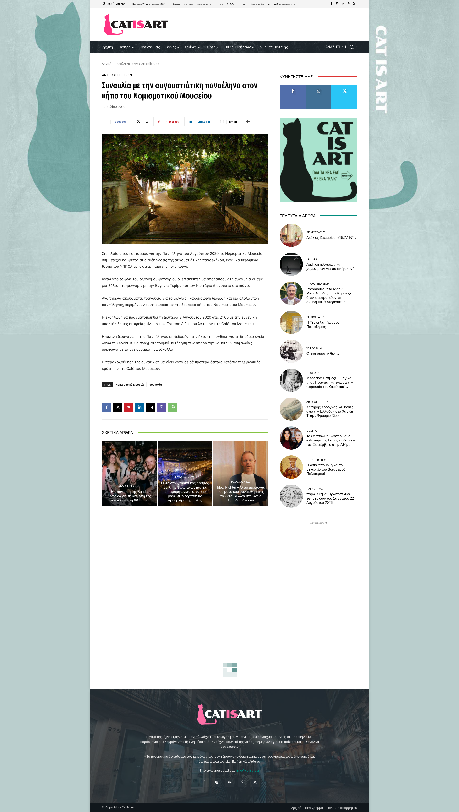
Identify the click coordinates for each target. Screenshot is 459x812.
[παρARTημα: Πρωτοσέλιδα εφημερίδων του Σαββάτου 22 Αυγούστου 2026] (291, 496)
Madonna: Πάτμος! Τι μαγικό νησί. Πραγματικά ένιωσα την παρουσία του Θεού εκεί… (329, 382)
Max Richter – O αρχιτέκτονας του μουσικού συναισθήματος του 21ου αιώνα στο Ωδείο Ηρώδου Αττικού (241, 493)
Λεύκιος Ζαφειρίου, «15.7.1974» (331, 237)
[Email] (150, 407)
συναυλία (155, 384)
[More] (248, 121)
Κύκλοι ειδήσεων (128, 486)
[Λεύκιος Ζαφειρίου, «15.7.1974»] (291, 235)
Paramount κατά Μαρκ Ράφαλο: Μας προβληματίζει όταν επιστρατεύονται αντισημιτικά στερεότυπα (329, 295)
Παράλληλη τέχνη (126, 64)
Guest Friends (316, 459)
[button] (341, 47)
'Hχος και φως (184, 477)
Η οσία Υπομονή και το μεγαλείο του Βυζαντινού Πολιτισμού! (325, 469)
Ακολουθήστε (318, 86)
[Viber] (161, 407)
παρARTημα (314, 488)
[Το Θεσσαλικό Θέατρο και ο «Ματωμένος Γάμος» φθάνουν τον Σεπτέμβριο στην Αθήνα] (291, 438)
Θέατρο (311, 430)
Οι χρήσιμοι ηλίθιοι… (322, 353)
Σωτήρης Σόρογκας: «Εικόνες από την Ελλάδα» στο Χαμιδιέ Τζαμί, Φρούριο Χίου (330, 411)
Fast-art (312, 259)
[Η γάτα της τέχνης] (136, 24)
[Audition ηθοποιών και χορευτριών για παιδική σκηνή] (291, 264)
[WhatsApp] (172, 407)
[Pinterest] (348, 4)
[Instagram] (337, 4)
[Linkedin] (343, 4)
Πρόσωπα (312, 372)
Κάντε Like (292, 86)
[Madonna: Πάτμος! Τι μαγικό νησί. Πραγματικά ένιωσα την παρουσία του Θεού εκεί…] (291, 380)
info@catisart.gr (247, 770)
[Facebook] (331, 4)
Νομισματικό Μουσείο (130, 384)
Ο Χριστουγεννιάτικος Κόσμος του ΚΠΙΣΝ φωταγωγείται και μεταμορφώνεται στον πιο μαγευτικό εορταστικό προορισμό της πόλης (185, 491)
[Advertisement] (269, 24)
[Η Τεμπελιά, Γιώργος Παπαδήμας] (291, 322)
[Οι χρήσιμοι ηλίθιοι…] (291, 351)
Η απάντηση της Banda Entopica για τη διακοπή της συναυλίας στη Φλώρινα (129, 496)
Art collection (150, 64)
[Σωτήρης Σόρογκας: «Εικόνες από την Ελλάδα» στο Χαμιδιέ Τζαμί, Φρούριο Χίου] (291, 409)
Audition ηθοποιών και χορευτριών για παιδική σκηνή (330, 266)
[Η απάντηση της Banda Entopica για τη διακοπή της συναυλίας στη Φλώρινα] (129, 473)
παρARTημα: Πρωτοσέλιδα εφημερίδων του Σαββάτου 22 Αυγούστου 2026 (330, 498)
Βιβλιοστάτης (315, 232)
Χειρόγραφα (314, 348)
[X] (354, 4)
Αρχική (106, 64)
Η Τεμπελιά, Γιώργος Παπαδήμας (322, 324)
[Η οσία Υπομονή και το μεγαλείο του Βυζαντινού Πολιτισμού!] (291, 467)
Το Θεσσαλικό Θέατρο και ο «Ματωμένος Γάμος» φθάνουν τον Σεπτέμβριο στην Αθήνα (330, 440)
